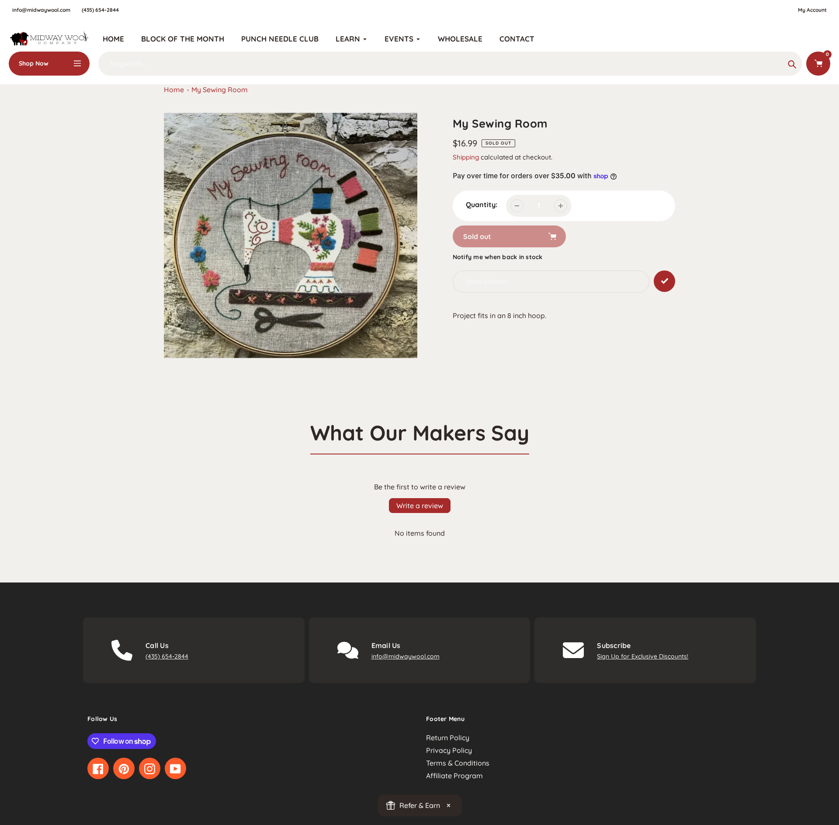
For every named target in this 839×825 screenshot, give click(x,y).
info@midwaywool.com (41, 10)
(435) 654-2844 (100, 10)
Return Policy (447, 737)
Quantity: (481, 204)
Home (174, 89)
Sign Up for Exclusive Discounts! (642, 656)
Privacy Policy (449, 750)
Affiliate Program (454, 775)
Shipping (466, 157)
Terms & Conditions (457, 763)
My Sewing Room (219, 89)
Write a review (419, 505)
